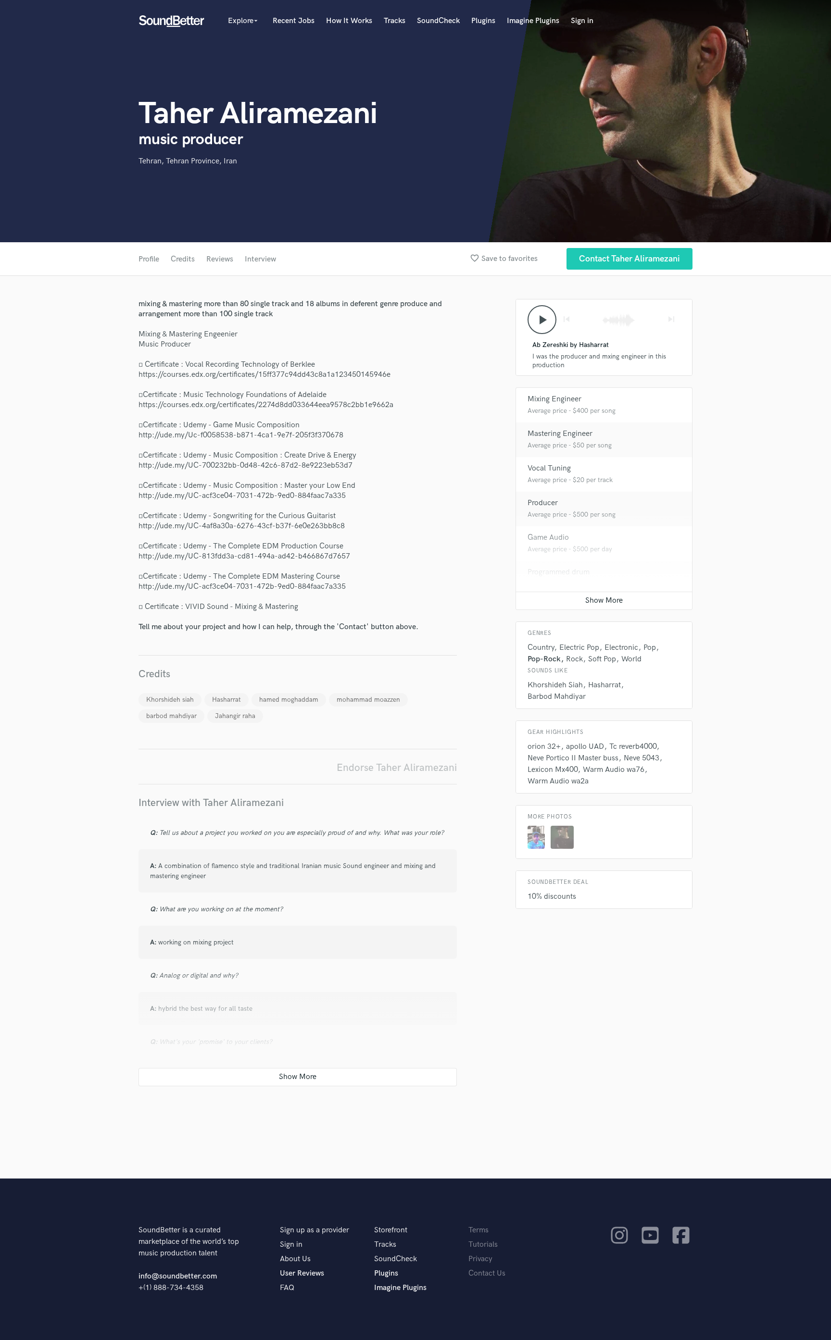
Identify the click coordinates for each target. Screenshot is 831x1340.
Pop (649, 647)
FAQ (287, 1287)
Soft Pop (602, 659)
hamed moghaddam (288, 699)
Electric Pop (579, 647)
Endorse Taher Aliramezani (397, 768)
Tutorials (483, 1244)
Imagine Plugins (533, 20)
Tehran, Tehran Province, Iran (187, 161)
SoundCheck (438, 20)
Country (541, 647)
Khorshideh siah (170, 699)
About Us (295, 1259)
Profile (148, 259)
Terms (478, 1230)
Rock (574, 659)
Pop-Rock (544, 659)
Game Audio (548, 537)
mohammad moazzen (368, 699)
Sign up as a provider (314, 1230)
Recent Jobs (294, 20)
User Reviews (302, 1273)
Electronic (621, 647)
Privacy (480, 1259)
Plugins (483, 20)
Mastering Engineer (560, 433)
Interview (260, 259)
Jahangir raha (235, 716)
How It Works (349, 20)
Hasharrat (226, 699)
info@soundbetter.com (177, 1276)
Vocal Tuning (549, 468)
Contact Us (486, 1273)
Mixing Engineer (554, 399)
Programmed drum (559, 572)
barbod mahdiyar (171, 716)
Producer (543, 503)
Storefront (390, 1230)
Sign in (582, 20)
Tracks (394, 20)
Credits (183, 259)
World (631, 659)
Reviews (219, 259)
